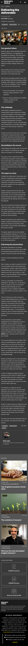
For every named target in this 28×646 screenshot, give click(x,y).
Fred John (10, 18)
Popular (4, 462)
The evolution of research (11, 520)
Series (4, 526)
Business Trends (13, 24)
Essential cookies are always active (15, 635)
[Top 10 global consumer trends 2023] (14, 471)
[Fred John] (6, 435)
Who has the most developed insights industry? (12, 552)
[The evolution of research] (14, 504)
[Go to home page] (8, 2)
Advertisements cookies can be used (16, 637)
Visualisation (4, 24)
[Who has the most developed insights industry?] (14, 535)
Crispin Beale (6, 517)
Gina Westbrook (14, 484)
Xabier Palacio (6, 548)
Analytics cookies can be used (16, 639)
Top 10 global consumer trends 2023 (13, 488)
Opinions (4, 428)
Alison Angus (6, 484)
